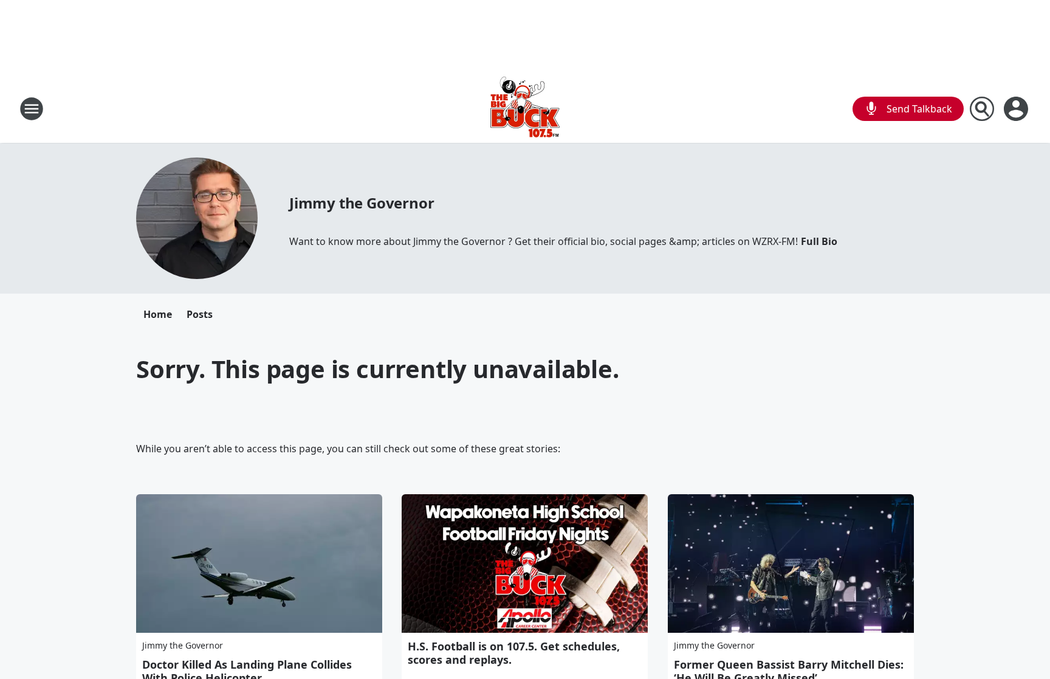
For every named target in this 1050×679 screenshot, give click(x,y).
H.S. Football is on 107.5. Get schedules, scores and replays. (514, 652)
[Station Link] (525, 108)
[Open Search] (982, 109)
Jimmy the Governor (361, 203)
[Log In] (1017, 109)
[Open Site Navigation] (31, 109)
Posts (200, 314)
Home (157, 314)
